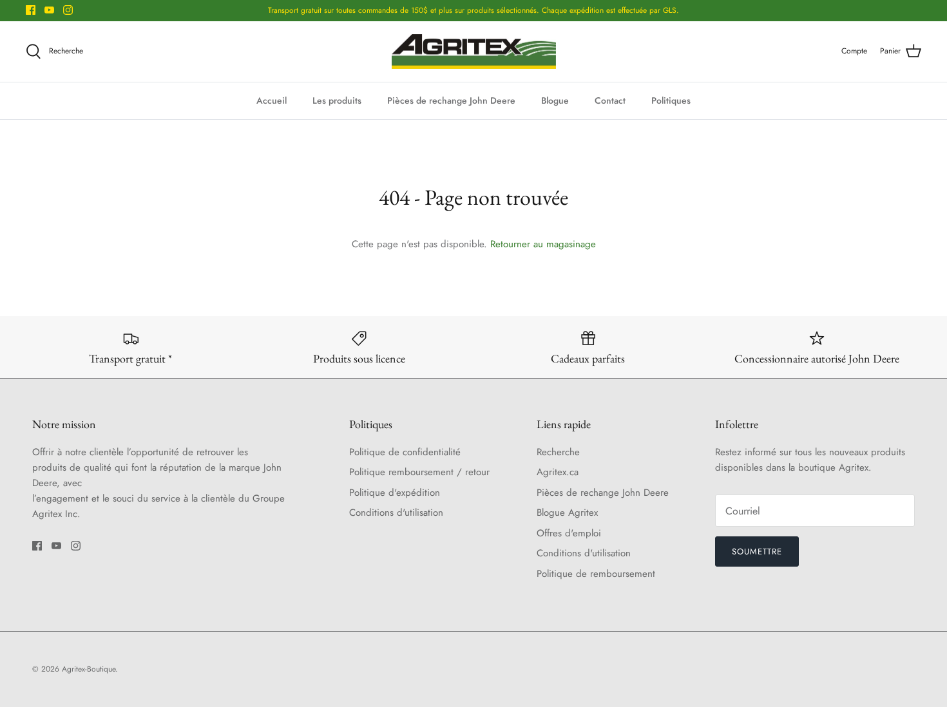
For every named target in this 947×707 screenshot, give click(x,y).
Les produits (336, 100)
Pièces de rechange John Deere (451, 100)
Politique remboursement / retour (419, 472)
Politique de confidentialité (405, 452)
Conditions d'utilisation (396, 512)
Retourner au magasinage (543, 244)
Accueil (271, 100)
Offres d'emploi (569, 533)
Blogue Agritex (567, 512)
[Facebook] (30, 10)
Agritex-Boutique (88, 669)
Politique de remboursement (596, 574)
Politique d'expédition (394, 492)
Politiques (671, 100)
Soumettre (757, 551)
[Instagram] (68, 10)
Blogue (555, 100)
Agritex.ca (558, 472)
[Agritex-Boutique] (474, 52)
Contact (610, 100)
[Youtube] (49, 10)
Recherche (558, 452)
